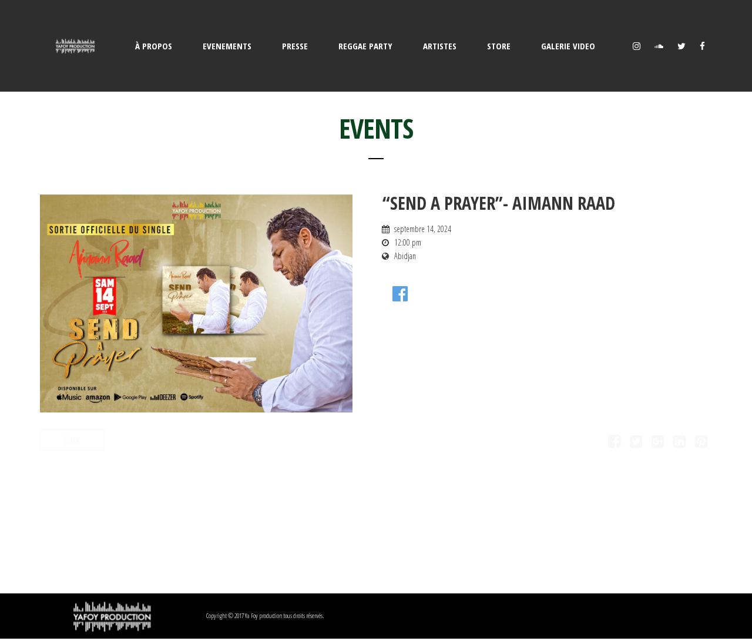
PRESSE (295, 46)
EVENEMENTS (227, 46)
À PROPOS (153, 46)
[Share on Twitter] (636, 442)
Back (72, 440)
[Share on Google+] (658, 442)
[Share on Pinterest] (701, 442)
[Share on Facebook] (614, 442)
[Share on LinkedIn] (679, 442)
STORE (499, 46)
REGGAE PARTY (365, 46)
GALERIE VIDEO (568, 46)
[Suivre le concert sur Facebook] (400, 293)
